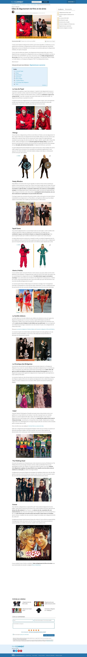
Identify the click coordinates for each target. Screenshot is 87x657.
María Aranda (18, 13)
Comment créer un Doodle (64, 22)
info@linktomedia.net (49, 641)
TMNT (16, 84)
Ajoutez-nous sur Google (50, 41)
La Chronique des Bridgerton (22, 82)
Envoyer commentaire (49, 635)
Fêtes (18, 4)
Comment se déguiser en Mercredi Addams (45, 329)
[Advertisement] (33, 582)
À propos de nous (28, 655)
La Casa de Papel (19, 71)
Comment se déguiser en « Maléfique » (50, 609)
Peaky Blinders (18, 75)
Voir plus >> (44, 85)
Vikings (17, 73)
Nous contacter (34, 655)
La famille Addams (19, 80)
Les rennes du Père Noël (64, 18)
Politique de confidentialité (50, 655)
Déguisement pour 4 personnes (37, 65)
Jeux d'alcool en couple (63, 20)
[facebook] (14, 651)
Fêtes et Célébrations (22, 4)
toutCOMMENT (14, 4)
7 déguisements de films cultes (65, 12)
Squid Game (18, 77)
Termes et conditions (41, 655)
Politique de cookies (59, 655)
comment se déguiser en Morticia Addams (26, 329)
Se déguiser (28, 4)
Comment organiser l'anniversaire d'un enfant (66, 15)
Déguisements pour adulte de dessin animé (50, 603)
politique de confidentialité (24, 634)
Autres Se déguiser (34, 4)
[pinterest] (21, 651)
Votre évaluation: (25, 632)
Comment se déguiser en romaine (65, 28)
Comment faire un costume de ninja (35, 426)
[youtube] (19, 651)
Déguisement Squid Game (27, 609)
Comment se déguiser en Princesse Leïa (66, 24)
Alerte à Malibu (18, 79)
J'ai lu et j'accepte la (21, 634)
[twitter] (16, 651)
